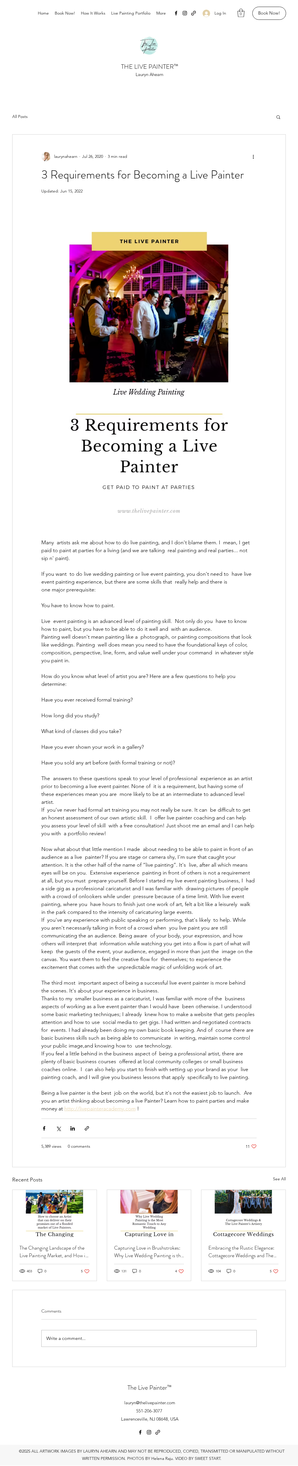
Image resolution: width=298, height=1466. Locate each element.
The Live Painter (147, 1387)
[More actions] (253, 156)
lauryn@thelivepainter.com (149, 1402)
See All (279, 1178)
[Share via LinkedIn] (72, 1128)
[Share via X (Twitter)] (58, 1128)
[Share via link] (87, 1128)
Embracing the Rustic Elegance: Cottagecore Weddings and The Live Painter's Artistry (241, 1251)
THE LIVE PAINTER (147, 66)
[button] (240, 13)
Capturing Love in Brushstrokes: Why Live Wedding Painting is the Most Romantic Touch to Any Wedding (148, 1251)
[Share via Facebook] (44, 1128)
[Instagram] (185, 13)
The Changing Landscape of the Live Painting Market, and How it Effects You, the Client (53, 1251)
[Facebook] (176, 13)
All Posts (20, 116)
